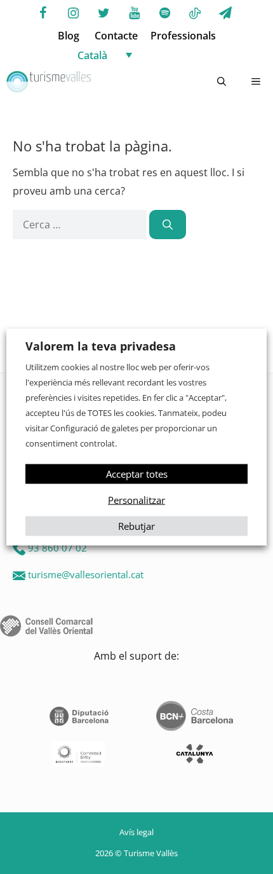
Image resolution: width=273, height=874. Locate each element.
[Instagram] (73, 13)
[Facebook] (42, 13)
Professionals (183, 36)
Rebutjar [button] (136, 525)
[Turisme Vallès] (48, 82)
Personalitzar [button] (136, 499)
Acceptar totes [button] (137, 473)
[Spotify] (164, 13)
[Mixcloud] (195, 14)
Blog (68, 36)
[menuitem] (149, 54)
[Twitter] (103, 13)
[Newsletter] (225, 13)
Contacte (116, 36)
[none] (149, 54)
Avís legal (136, 832)
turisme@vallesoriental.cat (85, 574)
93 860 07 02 (57, 547)
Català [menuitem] (92, 55)
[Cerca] (167, 224)
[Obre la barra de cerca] (221, 82)
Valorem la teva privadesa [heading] (100, 346)
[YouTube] (134, 13)
